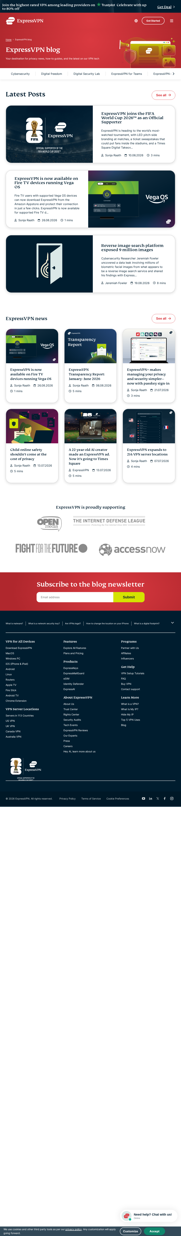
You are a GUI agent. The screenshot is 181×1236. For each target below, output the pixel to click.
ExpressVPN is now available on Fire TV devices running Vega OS (46, 183)
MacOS (10, 653)
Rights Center (71, 714)
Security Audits (72, 719)
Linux (9, 674)
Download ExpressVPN (19, 647)
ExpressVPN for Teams (126, 74)
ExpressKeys (70, 667)
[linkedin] (150, 798)
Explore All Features (74, 647)
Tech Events (70, 725)
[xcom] (157, 798)
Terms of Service (91, 798)
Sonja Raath (113, 155)
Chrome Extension (16, 700)
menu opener (171, 20)
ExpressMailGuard (73, 673)
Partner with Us (130, 647)
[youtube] (143, 798)
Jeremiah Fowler (116, 283)
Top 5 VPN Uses (130, 719)
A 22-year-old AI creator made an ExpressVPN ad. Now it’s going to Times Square (89, 457)
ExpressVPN (81, 470)
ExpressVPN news (165, 74)
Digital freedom (51, 74)
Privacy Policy (67, 798)
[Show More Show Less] (172, 622)
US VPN (10, 720)
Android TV (12, 695)
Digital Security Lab (87, 74)
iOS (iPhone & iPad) (17, 663)
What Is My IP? (129, 709)
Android (10, 669)
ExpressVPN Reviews (75, 730)
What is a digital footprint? (146, 623)
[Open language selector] (136, 21)
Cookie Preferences (117, 798)
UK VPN (10, 726)
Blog (123, 725)
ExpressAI (69, 689)
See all (161, 95)
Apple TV (11, 684)
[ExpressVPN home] (24, 20)
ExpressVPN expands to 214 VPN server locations (147, 452)
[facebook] (164, 798)
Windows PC (13, 658)
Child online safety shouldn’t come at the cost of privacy (28, 454)
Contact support (130, 689)
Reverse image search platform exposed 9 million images (132, 247)
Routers (10, 679)
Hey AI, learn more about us (79, 751)
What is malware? (14, 623)
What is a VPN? (130, 703)
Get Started (153, 20)
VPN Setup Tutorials (132, 673)
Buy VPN (126, 683)
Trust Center (70, 709)
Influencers (127, 658)
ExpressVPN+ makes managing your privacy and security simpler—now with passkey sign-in (148, 376)
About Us (68, 703)
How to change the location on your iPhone (107, 623)
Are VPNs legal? (73, 623)
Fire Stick (11, 690)
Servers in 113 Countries (20, 715)
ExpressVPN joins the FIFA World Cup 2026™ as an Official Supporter (132, 118)
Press (66, 740)
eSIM (66, 678)
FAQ (123, 678)
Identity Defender (73, 683)
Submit (129, 597)
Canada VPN (13, 731)
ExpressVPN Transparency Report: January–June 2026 (87, 374)
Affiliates (126, 653)
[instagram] (171, 798)
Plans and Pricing (73, 653)
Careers (67, 746)
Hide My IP (127, 714)
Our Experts (70, 735)
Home (8, 39)
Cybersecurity (20, 74)
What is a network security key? (44, 623)
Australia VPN (13, 736)
